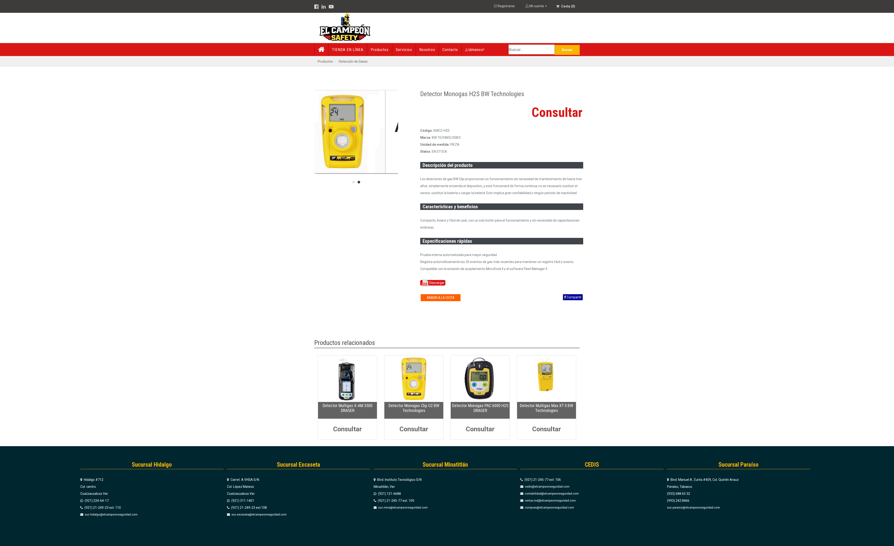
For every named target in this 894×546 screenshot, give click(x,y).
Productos (380, 49)
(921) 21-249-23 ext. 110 (102, 507)
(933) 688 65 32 (678, 493)
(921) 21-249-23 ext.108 (248, 507)
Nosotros (427, 49)
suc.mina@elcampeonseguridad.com (402, 507)
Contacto (450, 49)
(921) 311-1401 (242, 500)
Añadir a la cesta (440, 298)
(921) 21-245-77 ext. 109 (395, 500)
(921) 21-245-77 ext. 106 (542, 480)
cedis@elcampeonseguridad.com (546, 486)
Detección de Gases (353, 61)
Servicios (404, 49)
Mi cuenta (537, 6)
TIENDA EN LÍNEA (347, 49)
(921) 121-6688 (389, 493)
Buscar (567, 50)
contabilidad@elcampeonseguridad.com (551, 493)
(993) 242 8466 (678, 500)
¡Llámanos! (474, 49)
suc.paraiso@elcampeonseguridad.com (693, 507)
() (568, 6)
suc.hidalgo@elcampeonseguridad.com (111, 514)
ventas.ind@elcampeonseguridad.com (550, 500)
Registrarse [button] (506, 6)
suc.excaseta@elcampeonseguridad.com (259, 514)
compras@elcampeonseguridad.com (549, 507)
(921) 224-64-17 (96, 500)
